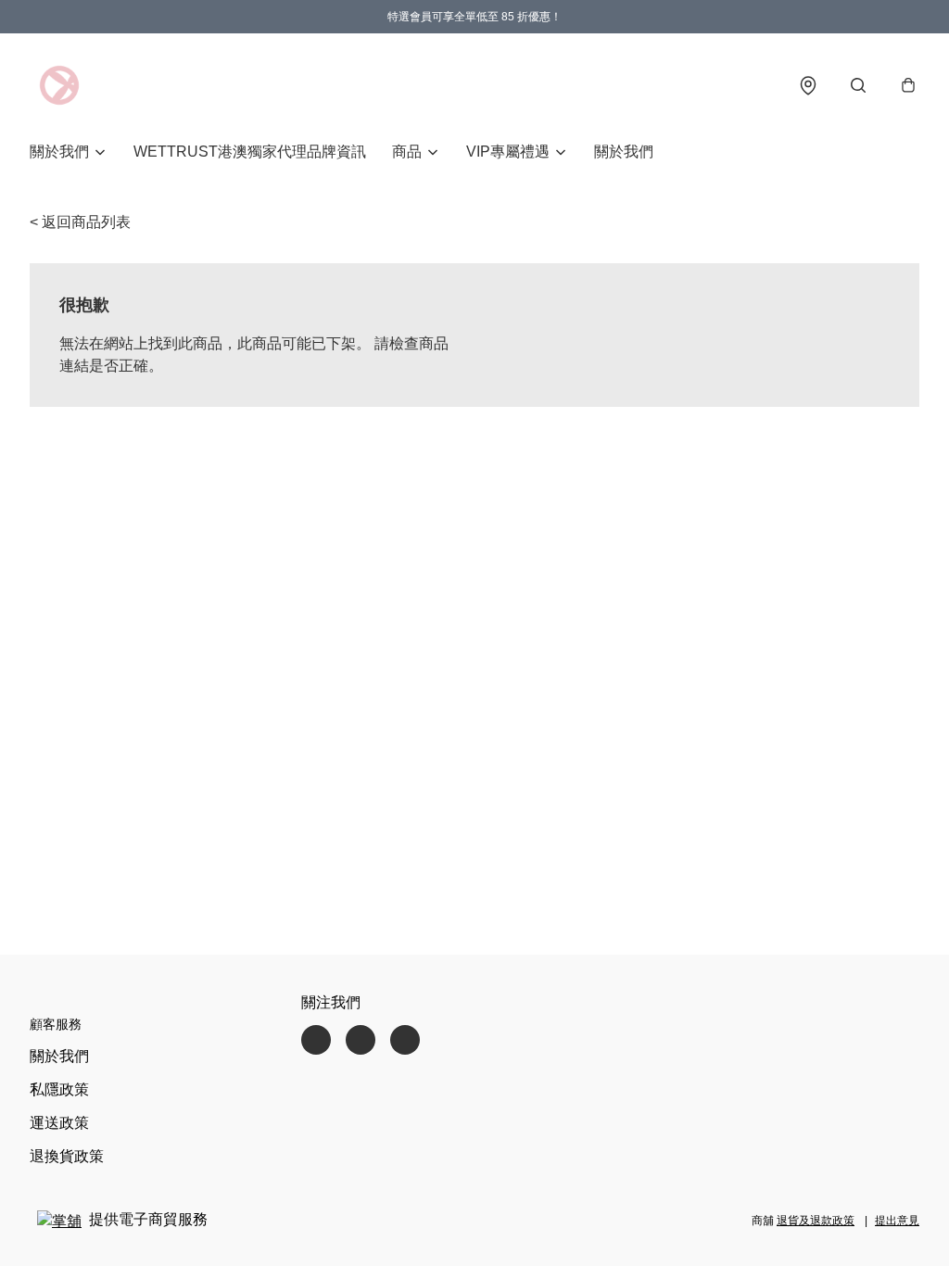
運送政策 (59, 1123)
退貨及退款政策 (815, 1220)
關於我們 (623, 151)
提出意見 (897, 1220)
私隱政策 (59, 1089)
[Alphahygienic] (59, 85)
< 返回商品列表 (80, 222)
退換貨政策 (67, 1156)
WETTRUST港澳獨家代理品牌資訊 (249, 151)
